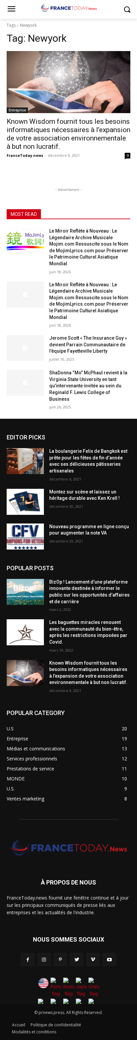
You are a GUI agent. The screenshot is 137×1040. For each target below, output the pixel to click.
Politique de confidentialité (56, 1025)
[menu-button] (11, 10)
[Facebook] (27, 959)
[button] (127, 9)
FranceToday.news (25, 155)
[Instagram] (44, 959)
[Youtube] (109, 959)
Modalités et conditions (34, 1032)
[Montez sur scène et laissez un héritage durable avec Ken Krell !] (25, 502)
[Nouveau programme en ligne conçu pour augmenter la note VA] (25, 537)
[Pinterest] (60, 959)
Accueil (18, 1025)
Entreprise (17, 110)
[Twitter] (76, 959)
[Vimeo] (92, 959)
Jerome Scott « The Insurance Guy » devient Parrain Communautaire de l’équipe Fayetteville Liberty (88, 344)
